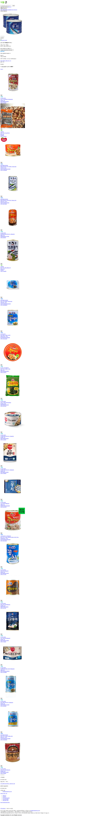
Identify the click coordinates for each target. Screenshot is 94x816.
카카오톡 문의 (3, 783)
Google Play (7, 802)
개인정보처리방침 (6, 797)
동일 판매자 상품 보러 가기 (5, 60)
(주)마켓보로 (2, 808)
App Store (2, 802)
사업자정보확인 (6, 799)
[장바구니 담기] (1, 95)
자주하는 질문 (8, 783)
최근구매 (6, 6)
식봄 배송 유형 (5, 800)
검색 (13, 5)
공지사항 (13, 783)
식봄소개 (4, 795)
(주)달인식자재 (4, 40)
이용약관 (4, 796)
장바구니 (9, 6)
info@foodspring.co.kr (7, 791)
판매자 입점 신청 (3, 793)
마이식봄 (2, 6)
